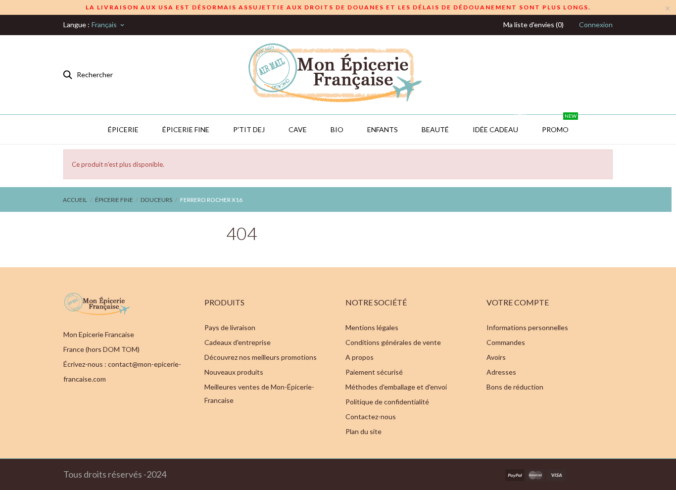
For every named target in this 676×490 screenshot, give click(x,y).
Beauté (435, 129)
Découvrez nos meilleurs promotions (260, 357)
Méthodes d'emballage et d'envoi (396, 387)
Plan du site (363, 431)
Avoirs (496, 357)
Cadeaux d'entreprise (237, 342)
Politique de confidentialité (387, 401)
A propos (359, 357)
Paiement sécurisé (374, 372)
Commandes (505, 342)
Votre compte (517, 302)
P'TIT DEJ (249, 129)
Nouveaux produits (233, 372)
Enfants (382, 129)
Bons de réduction (514, 387)
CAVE (298, 129)
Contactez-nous (370, 416)
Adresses (501, 372)
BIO (337, 129)
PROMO (559, 124)
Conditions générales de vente (393, 342)
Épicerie (123, 129)
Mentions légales (371, 327)
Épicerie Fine (185, 129)
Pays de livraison (229, 327)
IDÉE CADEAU (499, 124)
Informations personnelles (527, 327)
